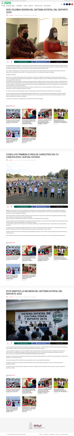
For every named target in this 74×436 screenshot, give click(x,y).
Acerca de (31, 5)
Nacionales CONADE (10, 5)
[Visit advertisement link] (37, 102)
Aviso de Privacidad (22, 0)
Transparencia (6, 0)
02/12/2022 (17, 15)
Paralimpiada (19, 5)
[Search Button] (61, 4)
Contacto (2, 0)
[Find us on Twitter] (67, 4)
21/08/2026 (8, 143)
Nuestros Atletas (39, 5)
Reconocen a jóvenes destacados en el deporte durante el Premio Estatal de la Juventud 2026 (13, 121)
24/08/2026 (56, 260)
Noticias (25, 5)
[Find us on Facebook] (64, 4)
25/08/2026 (24, 125)
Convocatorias (47, 5)
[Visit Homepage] (7, 2)
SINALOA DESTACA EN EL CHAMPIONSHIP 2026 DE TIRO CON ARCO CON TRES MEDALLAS (60, 121)
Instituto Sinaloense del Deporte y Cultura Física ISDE (17, 434)
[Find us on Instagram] (72, 4)
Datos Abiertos (12, 0)
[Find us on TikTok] (70, 4)
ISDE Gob (11, 15)
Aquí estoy (17, 0)
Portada (3, 5)
